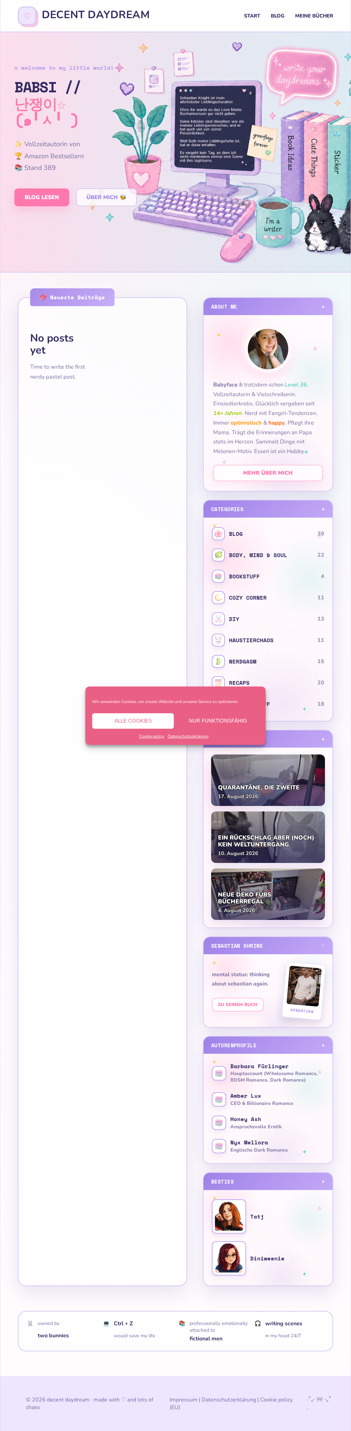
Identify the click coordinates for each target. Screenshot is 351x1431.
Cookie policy (151, 736)
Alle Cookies (133, 721)
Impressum (183, 1400)
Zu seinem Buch (237, 1005)
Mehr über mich (268, 473)
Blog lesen (42, 197)
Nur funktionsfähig (218, 721)
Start (252, 15)
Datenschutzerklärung (188, 736)
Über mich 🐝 (106, 197)
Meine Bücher (314, 15)
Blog (278, 15)
